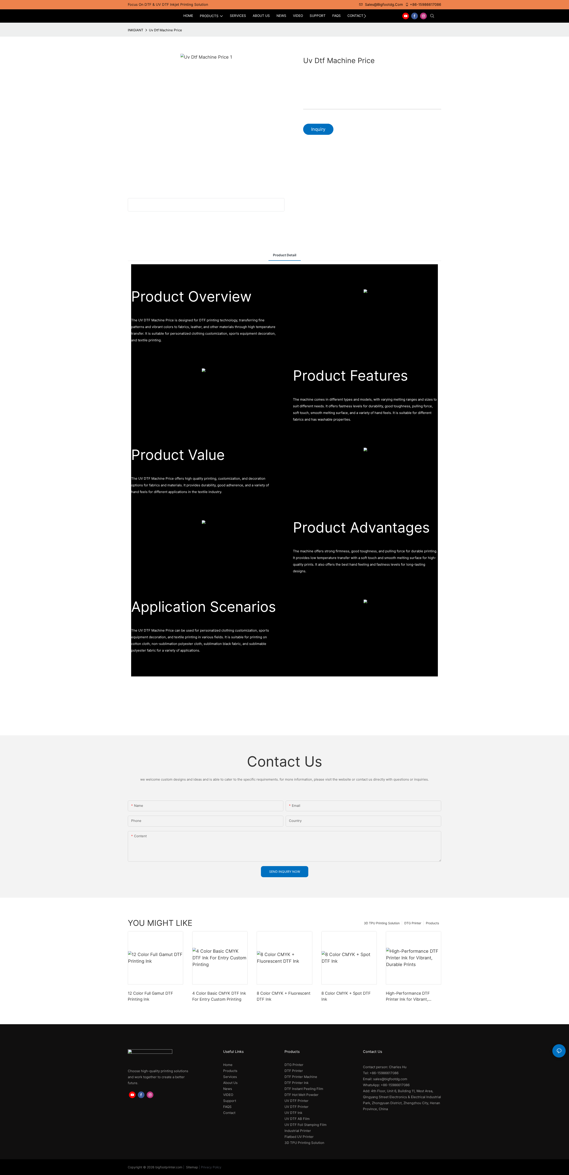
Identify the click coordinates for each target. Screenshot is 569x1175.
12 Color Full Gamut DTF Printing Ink (150, 996)
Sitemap (191, 1167)
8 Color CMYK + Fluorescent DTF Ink (284, 996)
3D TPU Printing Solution (382, 923)
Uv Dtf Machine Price (165, 30)
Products (432, 923)
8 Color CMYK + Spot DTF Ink (346, 996)
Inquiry (318, 129)
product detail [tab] (284, 255)
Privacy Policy (211, 1167)
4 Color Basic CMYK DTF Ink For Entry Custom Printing (219, 996)
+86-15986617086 (425, 4)
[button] (365, 16)
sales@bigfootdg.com (384, 4)
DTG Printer (412, 923)
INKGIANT (135, 30)
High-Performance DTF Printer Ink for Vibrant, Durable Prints (408, 996)
